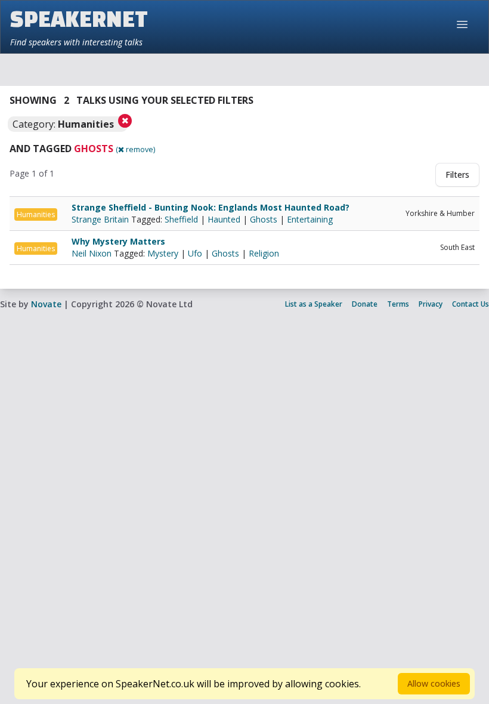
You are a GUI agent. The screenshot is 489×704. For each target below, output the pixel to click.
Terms (398, 304)
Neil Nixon (93, 253)
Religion (264, 253)
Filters (457, 174)
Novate (46, 304)
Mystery (162, 253)
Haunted (224, 219)
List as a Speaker (313, 304)
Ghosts (263, 219)
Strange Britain (101, 219)
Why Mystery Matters (118, 241)
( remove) (135, 149)
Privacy (430, 304)
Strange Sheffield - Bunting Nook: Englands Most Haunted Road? (210, 207)
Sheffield (181, 219)
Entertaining (310, 219)
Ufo (195, 253)
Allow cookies (433, 683)
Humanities (36, 214)
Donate (364, 304)
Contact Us (470, 304)
